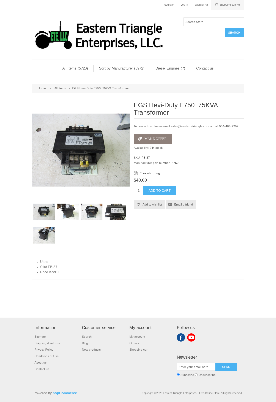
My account (137, 336)
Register (169, 4)
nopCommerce (65, 393)
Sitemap (40, 336)
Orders (134, 343)
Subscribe (187, 375)
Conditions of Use (46, 356)
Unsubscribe (207, 375)
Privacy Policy (43, 349)
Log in (184, 4)
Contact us (205, 68)
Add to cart (160, 190)
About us (40, 362)
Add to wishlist (152, 204)
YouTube (191, 337)
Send (226, 367)
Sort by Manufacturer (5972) (121, 68)
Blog (85, 343)
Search (234, 32)
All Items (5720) (75, 68)
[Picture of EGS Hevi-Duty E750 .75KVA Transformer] (44, 212)
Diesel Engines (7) (170, 68)
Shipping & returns (47, 343)
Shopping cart (138, 349)
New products (91, 349)
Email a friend (183, 204)
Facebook (181, 337)
